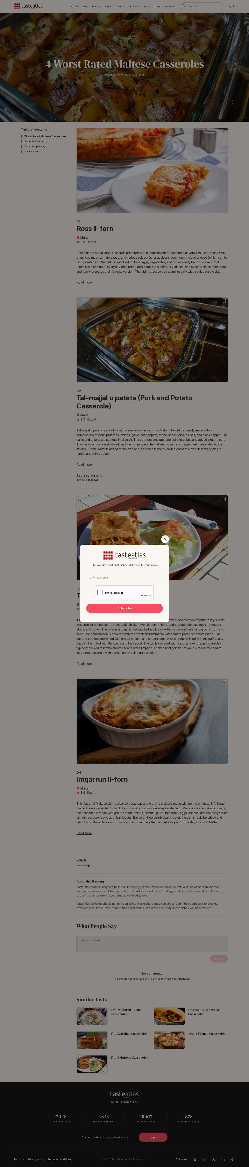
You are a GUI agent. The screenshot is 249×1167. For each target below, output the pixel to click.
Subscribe (124, 608)
